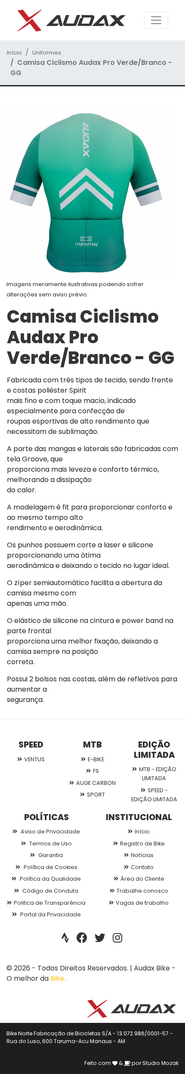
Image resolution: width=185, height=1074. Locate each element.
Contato (142, 867)
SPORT (96, 794)
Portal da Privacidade (50, 914)
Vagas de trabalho (142, 902)
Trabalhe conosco (142, 890)
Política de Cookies (49, 867)
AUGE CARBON (96, 783)
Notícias (142, 855)
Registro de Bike (142, 843)
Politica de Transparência (50, 902)
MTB (92, 745)
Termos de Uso (50, 843)
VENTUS (34, 759)
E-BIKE (96, 759)
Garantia (50, 855)
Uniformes (46, 52)
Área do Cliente (142, 878)
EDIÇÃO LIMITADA (154, 749)
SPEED (30, 745)
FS (96, 771)
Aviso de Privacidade (49, 831)
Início (14, 52)
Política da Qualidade (49, 878)
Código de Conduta (49, 890)
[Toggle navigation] (156, 20)
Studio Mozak (160, 1063)
